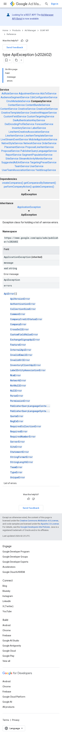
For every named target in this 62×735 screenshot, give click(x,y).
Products (16, 30)
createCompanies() (12, 182)
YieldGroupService (45, 170)
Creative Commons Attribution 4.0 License (39, 520)
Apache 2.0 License (50, 524)
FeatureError (18, 344)
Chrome (7, 630)
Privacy (15, 720)
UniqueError (17, 477)
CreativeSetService (47, 108)
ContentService (8, 108)
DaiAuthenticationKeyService (29, 120)
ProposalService (10, 150)
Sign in (54, 4)
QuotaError (16, 416)
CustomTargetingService (40, 116)
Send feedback (15, 47)
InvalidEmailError (21, 354)
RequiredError (19, 431)
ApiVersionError (20, 298)
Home (5, 30)
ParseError (16, 395)
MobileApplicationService (43, 139)
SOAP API (44, 30)
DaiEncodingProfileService (19, 124)
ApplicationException (29, 207)
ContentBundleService (37, 105)
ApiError (9, 293)
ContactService (16, 105)
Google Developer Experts (15, 562)
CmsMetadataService (18, 101)
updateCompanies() (43, 186)
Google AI (7, 702)
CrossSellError (19, 329)
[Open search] (46, 4)
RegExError (16, 421)
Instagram (8, 596)
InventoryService (21, 127)
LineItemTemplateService (38, 135)
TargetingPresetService (43, 162)
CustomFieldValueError (24, 334)
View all (6, 661)
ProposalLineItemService (39, 147)
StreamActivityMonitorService (35, 158)
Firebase (7, 635)
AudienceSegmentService (15, 97)
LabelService (38, 127)
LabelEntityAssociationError (28, 370)
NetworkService (32, 143)
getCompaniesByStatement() (40, 182)
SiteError (16, 446)
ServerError (17, 441)
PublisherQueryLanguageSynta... (30, 411)
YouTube (7, 611)
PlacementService (14, 147)
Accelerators (9, 567)
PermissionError (20, 400)
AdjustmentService (29, 93)
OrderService (49, 143)
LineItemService (14, 135)
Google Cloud (9, 651)
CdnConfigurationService (43, 97)
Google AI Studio (11, 640)
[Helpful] (22, 40)
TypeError (16, 472)
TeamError (16, 467)
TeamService (22, 166)
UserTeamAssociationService (18, 170)
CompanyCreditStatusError (26, 319)
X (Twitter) (8, 606)
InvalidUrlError (20, 360)
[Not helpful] (26, 40)
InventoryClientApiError (25, 365)
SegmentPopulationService (37, 154)
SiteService (12, 158)
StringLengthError (21, 462)
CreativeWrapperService (43, 112)
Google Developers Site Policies (35, 527)
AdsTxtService (48, 93)
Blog (5, 586)
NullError (16, 390)
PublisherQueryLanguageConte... (30, 405)
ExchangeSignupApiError (25, 339)
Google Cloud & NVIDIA (14, 572)
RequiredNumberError (23, 436)
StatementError (19, 451)
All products (8, 707)
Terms (6, 720)
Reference (11, 34)
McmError (15, 375)
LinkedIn (7, 601)
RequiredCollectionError (25, 426)
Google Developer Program (16, 551)
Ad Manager (35, 4)
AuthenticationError (22, 303)
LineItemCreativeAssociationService (29, 131)
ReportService (13, 154)
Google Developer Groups (15, 556)
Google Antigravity (12, 645)
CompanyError (18, 324)
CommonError (17, 314)
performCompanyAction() (18, 186)
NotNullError (18, 385)
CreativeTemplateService (15, 112)
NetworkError (18, 380)
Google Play (8, 656)
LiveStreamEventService (14, 139)
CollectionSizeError (23, 308)
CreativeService (27, 108)
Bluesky (6, 591)
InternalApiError (20, 349)
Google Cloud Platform (14, 696)
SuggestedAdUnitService (15, 162)
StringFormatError (21, 456)
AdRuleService (10, 93)
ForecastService (44, 124)
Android (6, 625)
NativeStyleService (12, 143)
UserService (36, 166)
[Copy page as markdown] (16, 60)
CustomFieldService (15, 116)
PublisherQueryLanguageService (38, 150)
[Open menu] (5, 4)
